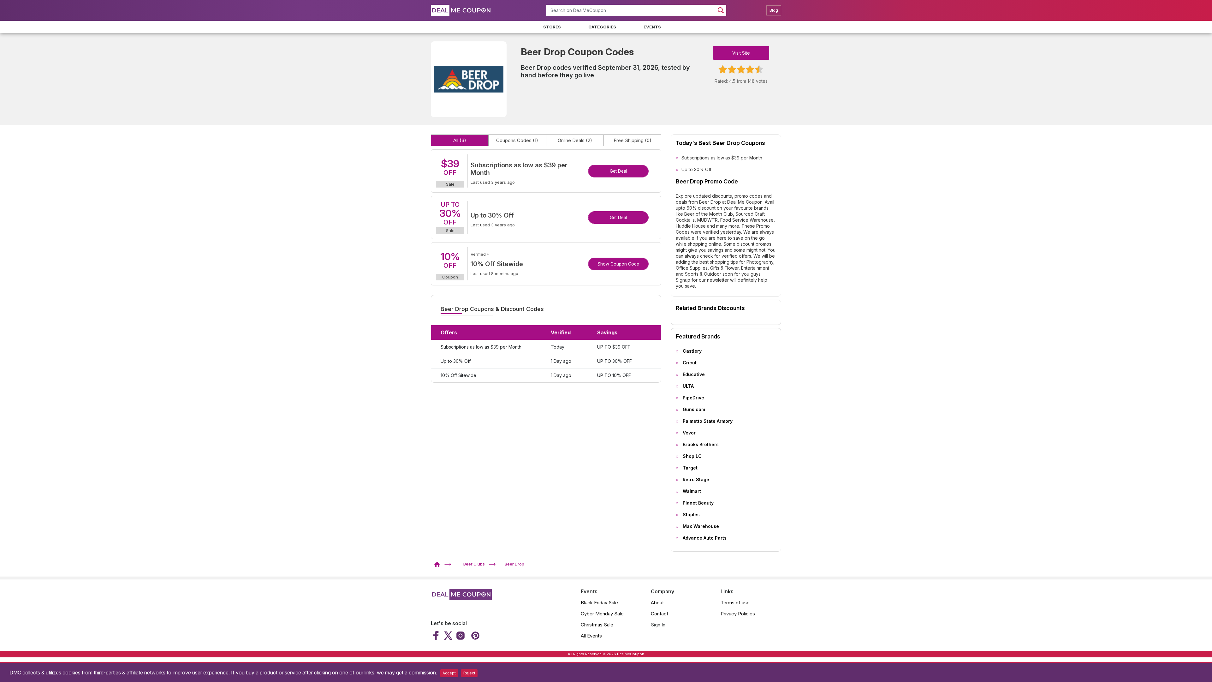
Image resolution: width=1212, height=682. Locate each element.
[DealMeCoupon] (439, 563)
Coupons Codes (517, 140)
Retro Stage (696, 479)
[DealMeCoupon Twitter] (448, 636)
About (657, 603)
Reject (469, 673)
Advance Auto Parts (705, 538)
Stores (552, 26)
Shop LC (692, 456)
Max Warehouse (701, 526)
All (459, 140)
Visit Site (741, 53)
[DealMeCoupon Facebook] (437, 636)
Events (652, 26)
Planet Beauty (698, 503)
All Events (591, 636)
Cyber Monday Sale (602, 614)
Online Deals (575, 140)
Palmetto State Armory (708, 421)
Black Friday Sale (599, 603)
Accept (449, 673)
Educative (694, 374)
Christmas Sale (597, 625)
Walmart (692, 491)
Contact (659, 614)
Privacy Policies (738, 614)
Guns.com (694, 409)
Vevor (689, 432)
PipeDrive (693, 397)
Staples (691, 514)
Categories (602, 26)
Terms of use (735, 603)
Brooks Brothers (701, 444)
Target (690, 467)
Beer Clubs (474, 563)
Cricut (690, 362)
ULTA (688, 386)
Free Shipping (632, 140)
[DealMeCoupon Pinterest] (474, 636)
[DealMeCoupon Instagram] (460, 636)
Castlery (692, 351)
